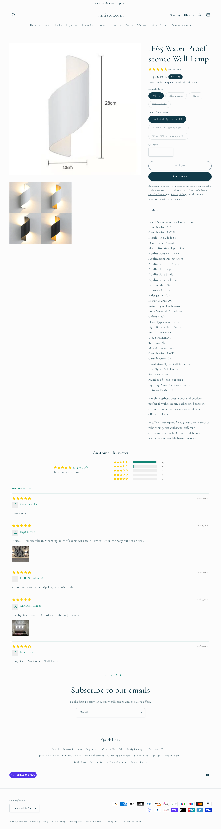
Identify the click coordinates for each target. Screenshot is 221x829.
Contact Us (108, 749)
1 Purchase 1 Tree (156, 749)
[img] (21, 498)
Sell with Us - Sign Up (147, 755)
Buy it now (180, 176)
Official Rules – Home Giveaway (108, 762)
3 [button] (111, 675)
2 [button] (105, 675)
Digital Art (92, 749)
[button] (13, 15)
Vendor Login (171, 755)
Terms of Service (94, 755)
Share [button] (155, 210)
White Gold (161, 105)
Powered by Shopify (39, 821)
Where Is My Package (131, 749)
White (158, 96)
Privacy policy (75, 821)
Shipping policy (112, 821)
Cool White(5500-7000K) (169, 120)
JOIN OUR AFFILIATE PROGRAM (60, 755)
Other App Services (118, 755)
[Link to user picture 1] (20, 554)
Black (198, 96)
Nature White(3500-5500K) (170, 128)
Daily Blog (80, 762)
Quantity (153, 144)
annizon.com (23, 821)
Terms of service (93, 821)
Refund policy (58, 821)
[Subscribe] (140, 712)
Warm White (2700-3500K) (170, 136)
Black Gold (178, 96)
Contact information (132, 821)
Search (56, 749)
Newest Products (72, 749)
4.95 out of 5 (80, 467)
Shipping (169, 82)
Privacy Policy (139, 762)
